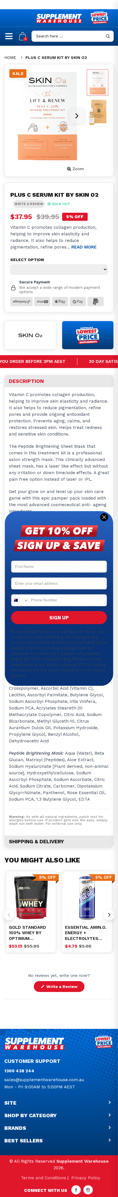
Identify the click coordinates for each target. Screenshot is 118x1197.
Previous (9, 914)
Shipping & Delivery (36, 841)
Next (109, 914)
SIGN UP (59, 618)
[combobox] (20, 600)
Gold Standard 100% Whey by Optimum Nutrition (27, 933)
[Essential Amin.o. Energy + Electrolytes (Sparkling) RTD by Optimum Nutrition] (87, 897)
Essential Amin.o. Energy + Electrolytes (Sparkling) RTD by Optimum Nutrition (86, 933)
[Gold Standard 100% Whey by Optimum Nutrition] (30, 897)
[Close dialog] (104, 517)
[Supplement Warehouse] (59, 18)
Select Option (27, 259)
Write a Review (64, 988)
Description (26, 381)
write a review (29, 204)
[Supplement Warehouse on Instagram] (88, 1189)
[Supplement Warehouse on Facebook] (76, 1189)
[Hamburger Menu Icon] (8, 38)
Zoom (78, 168)
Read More (84, 247)
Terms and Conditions (43, 1177)
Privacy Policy (85, 1177)
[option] (30, 897)
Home (10, 57)
